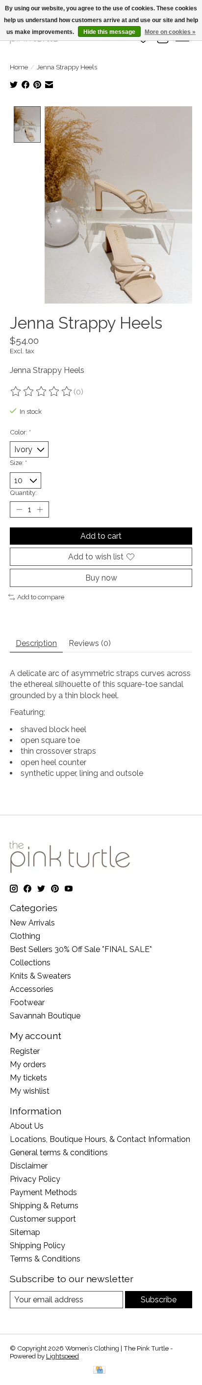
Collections (30, 962)
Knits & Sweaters (40, 976)
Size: (18, 462)
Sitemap (25, 1232)
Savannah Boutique (45, 1015)
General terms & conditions (59, 1152)
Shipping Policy (37, 1245)
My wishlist (30, 1091)
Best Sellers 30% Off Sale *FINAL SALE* (81, 949)
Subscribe (159, 1299)
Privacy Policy (35, 1179)
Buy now (101, 578)
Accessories (31, 989)
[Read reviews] (42, 392)
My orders (28, 1064)
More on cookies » (170, 32)
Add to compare (40, 597)
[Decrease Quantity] (19, 509)
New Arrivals (32, 922)
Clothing (25, 936)
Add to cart (101, 536)
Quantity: (23, 492)
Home (19, 67)
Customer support (43, 1219)
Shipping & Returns (44, 1205)
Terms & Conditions (45, 1258)
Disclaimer (29, 1165)
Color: (20, 432)
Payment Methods (43, 1192)
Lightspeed (62, 1356)
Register (25, 1051)
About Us (27, 1126)
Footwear (27, 1002)
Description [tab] (36, 643)
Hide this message (109, 32)
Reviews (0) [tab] (90, 643)
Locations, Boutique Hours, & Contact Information (100, 1139)
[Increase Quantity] (39, 509)
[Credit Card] (99, 1370)
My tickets (28, 1077)
